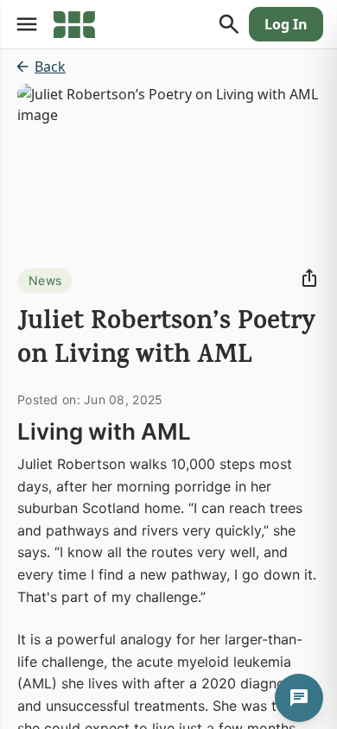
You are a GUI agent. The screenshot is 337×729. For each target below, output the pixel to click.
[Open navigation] (27, 24)
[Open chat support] (299, 698)
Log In (286, 24)
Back (50, 66)
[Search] (229, 24)
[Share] (309, 278)
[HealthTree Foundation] (74, 24)
